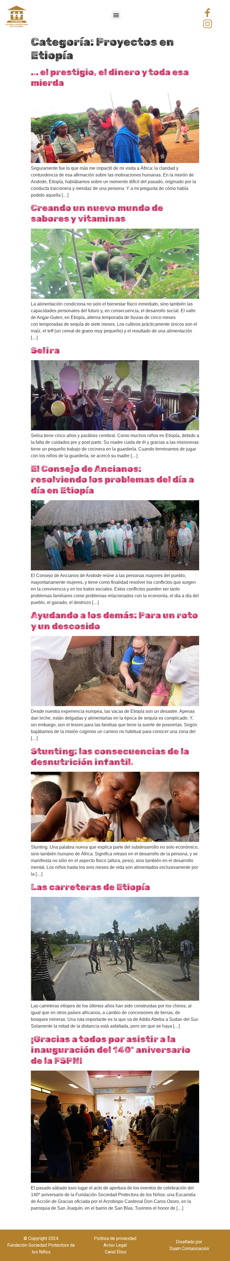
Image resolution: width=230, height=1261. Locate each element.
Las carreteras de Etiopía (90, 887)
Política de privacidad (115, 1238)
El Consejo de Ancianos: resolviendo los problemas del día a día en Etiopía (112, 479)
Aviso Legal (115, 1245)
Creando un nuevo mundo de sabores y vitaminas (97, 213)
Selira (45, 350)
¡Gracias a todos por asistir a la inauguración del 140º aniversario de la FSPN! (110, 1050)
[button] (116, 15)
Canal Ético (115, 1252)
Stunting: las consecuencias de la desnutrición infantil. (110, 756)
